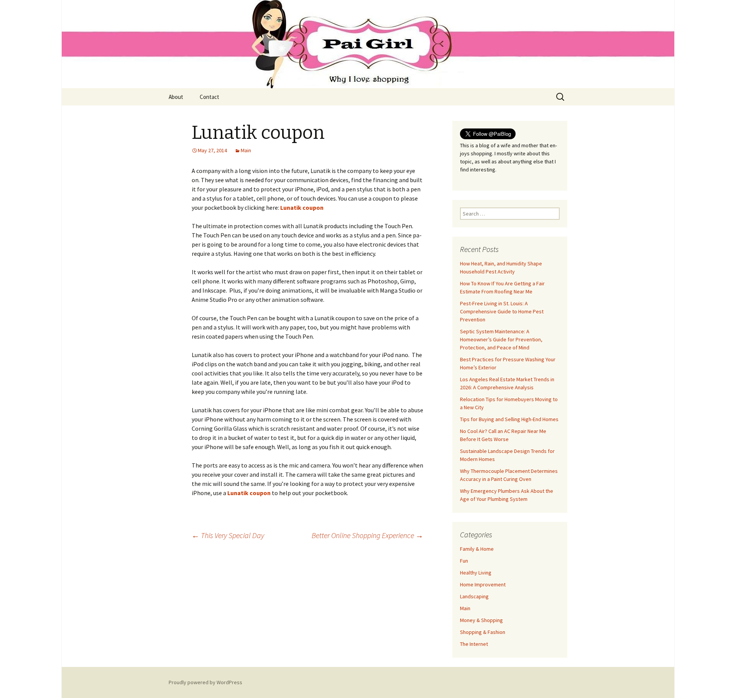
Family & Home (477, 548)
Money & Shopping (481, 620)
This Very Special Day (228, 535)
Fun (464, 560)
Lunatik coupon (302, 207)
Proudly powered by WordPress (205, 682)
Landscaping (474, 596)
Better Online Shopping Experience (367, 535)
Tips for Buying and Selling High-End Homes (509, 419)
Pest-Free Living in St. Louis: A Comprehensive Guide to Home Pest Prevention (502, 311)
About (176, 96)
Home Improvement (483, 584)
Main (246, 150)
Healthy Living (475, 572)
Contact (209, 96)
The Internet (474, 643)
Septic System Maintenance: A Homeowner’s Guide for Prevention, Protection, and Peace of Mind (501, 339)
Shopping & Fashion (482, 632)
